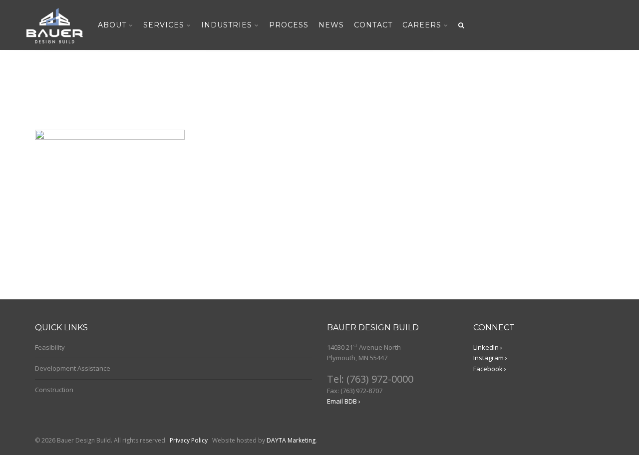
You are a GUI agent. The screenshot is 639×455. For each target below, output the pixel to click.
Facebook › (489, 368)
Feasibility (50, 347)
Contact (373, 24)
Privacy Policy (189, 440)
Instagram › (490, 357)
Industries (226, 24)
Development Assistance (72, 368)
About (112, 24)
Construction (54, 389)
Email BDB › (343, 401)
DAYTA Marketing (291, 440)
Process (289, 24)
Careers (421, 24)
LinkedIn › (487, 347)
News (331, 24)
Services (163, 24)
